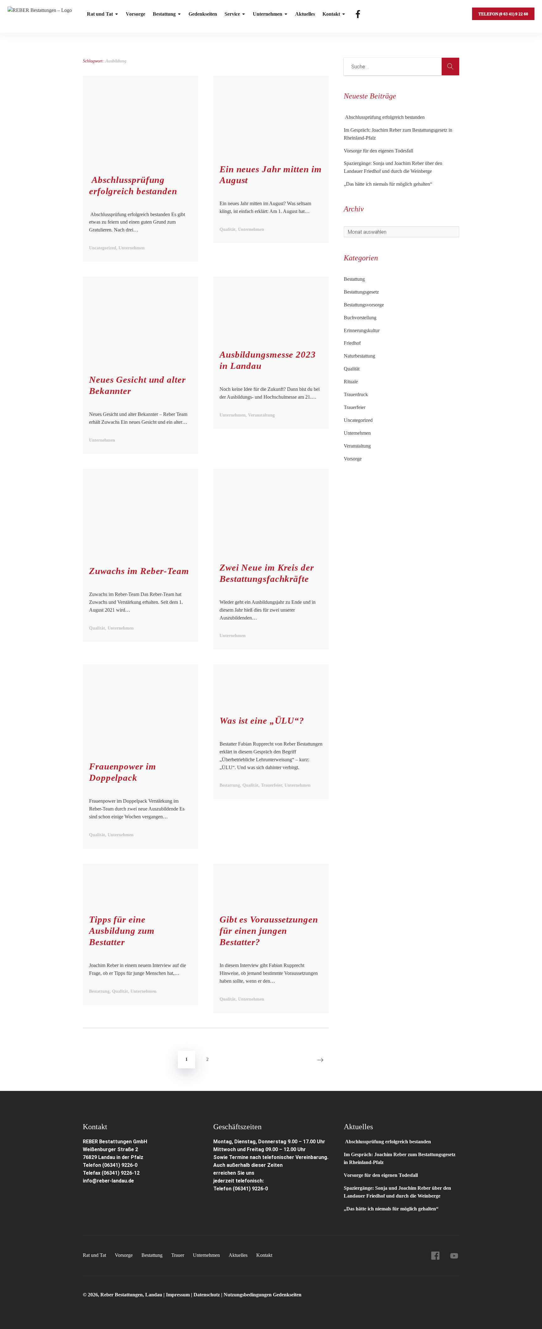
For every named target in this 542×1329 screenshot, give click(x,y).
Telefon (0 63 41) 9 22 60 (503, 14)
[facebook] (435, 1256)
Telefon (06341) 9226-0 (110, 1165)
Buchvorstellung (360, 317)
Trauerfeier (354, 407)
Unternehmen (267, 14)
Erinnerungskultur (362, 330)
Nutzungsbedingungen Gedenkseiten (262, 1294)
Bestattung (164, 14)
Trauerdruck (356, 394)
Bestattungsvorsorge (364, 304)
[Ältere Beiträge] (320, 1059)
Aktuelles (305, 14)
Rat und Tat (100, 14)
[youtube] (454, 1256)
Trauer (177, 1255)
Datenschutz (207, 1294)
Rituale (351, 381)
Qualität (351, 368)
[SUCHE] (450, 66)
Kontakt (331, 14)
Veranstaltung (357, 446)
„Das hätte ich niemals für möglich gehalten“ (388, 184)
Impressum (178, 1294)
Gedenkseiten (203, 14)
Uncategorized (358, 420)
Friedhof (352, 343)
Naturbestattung (359, 356)
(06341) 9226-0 (250, 1189)
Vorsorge (135, 14)
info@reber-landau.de (108, 1181)
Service (232, 14)
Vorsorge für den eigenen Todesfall (378, 150)
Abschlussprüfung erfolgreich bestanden (384, 117)
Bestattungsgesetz (361, 292)
